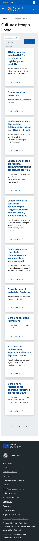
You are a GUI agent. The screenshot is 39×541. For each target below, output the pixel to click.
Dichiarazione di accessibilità (13, 480)
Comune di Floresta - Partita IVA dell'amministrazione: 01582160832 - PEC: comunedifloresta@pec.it (19, 526)
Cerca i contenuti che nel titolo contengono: (11, 42)
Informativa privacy (10, 471)
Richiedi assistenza (10, 493)
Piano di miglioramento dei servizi (15, 518)
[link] (16, 82)
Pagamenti (7, 506)
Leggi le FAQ (7, 501)
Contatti (6, 484)
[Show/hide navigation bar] (3, 9)
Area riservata (8, 463)
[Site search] (34, 9)
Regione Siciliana (8, 2)
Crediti (5, 467)
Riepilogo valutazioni (10, 510)
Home (5, 18)
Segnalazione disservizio (12, 514)
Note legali (7, 476)
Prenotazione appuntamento (13, 489)
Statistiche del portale (11, 497)
